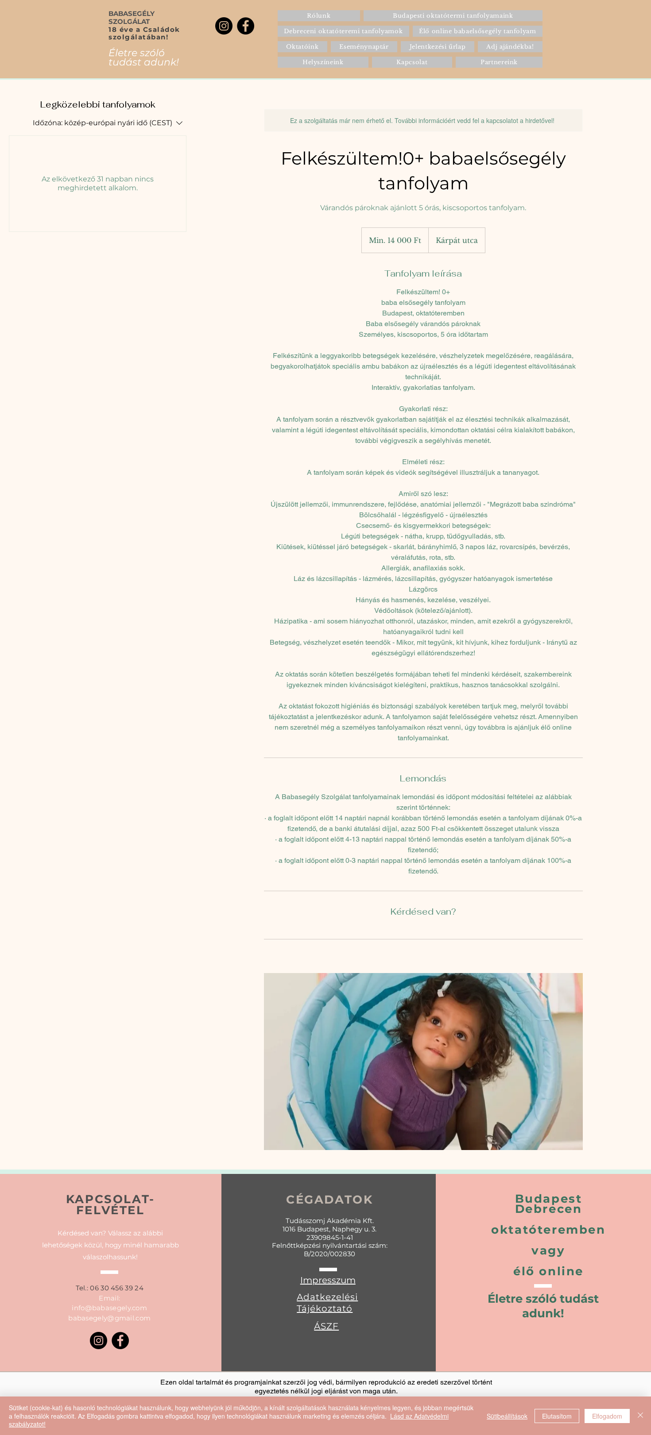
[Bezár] (640, 1416)
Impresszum (328, 1280)
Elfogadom (607, 1416)
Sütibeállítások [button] (507, 1416)
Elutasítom (557, 1416)
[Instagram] (223, 26)
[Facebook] (245, 26)
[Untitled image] (423, 1061)
